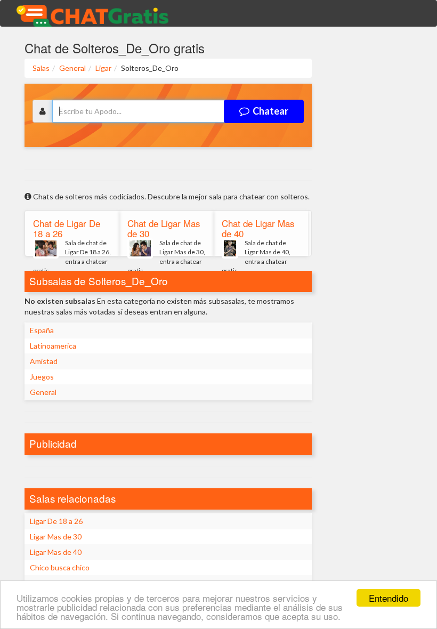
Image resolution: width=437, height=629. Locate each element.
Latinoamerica (53, 345)
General (43, 392)
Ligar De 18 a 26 (56, 521)
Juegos (42, 376)
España (42, 330)
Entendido (388, 597)
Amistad (44, 361)
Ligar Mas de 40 (56, 552)
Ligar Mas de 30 (56, 536)
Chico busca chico (60, 567)
